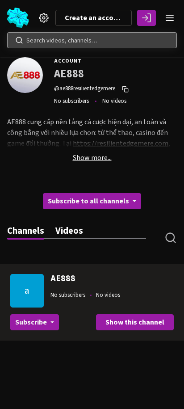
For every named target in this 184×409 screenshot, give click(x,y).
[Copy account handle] (126, 89)
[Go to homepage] (19, 18)
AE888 (62, 278)
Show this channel (134, 322)
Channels (25, 230)
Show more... (92, 158)
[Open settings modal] (43, 17)
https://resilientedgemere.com (120, 143)
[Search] (19, 40)
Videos (69, 230)
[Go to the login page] (146, 18)
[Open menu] (169, 17)
